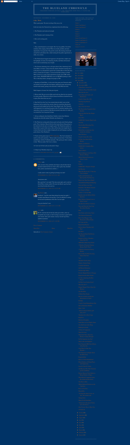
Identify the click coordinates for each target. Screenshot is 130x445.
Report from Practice (84, 224)
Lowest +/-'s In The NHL (85, 192)
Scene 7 (77, 31)
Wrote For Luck (83, 332)
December (81, 83)
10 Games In (82, 409)
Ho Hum (81, 301)
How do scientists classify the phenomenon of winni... (86, 297)
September (82, 415)
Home (53, 228)
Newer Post (36, 228)
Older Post (70, 228)
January (81, 435)
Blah (80, 210)
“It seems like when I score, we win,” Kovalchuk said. (86, 394)
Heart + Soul (82, 308)
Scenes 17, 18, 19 (79, 47)
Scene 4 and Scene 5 (80, 27)
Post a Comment (38, 225)
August (81, 417)
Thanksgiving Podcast (84, 101)
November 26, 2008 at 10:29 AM (49, 188)
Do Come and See (83, 222)
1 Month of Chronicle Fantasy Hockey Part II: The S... (86, 246)
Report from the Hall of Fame (86, 275)
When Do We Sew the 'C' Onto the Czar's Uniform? (87, 172)
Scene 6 (77, 29)
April (80, 427)
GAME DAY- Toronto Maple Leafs (87, 120)
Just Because (82, 169)
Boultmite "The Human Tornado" (87, 187)
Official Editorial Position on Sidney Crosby (86, 158)
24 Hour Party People (84, 294)
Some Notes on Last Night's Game (87, 322)
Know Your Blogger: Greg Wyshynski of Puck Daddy (86, 219)
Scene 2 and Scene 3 (80, 25)
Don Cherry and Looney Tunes (86, 213)
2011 (78, 73)
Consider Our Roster (84, 265)
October (81, 413)
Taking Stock (82, 398)
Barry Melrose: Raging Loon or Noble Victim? (87, 200)
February (81, 432)
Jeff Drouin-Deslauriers (84, 268)
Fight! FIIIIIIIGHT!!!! (84, 127)
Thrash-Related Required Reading (87, 182)
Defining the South (83, 327)
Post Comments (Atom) (47, 232)
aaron (39, 210)
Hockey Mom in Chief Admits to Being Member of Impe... (87, 374)
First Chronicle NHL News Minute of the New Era (87, 345)
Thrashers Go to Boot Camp (86, 315)
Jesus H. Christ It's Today (85, 366)
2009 (78, 78)
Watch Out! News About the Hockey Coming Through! (86, 335)
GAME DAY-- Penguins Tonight (87, 166)
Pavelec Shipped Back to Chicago (87, 273)
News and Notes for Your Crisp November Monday (86, 207)
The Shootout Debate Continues (87, 203)
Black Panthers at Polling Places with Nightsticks (87, 363)
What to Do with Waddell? (85, 341)
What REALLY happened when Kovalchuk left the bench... (87, 378)
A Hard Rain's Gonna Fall (85, 87)
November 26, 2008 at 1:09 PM (48, 221)
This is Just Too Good (84, 106)
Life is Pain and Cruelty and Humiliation (86, 96)
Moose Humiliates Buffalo (85, 305)
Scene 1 (77, 23)
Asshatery (81, 104)
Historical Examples (84, 320)
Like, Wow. (81, 117)
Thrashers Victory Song (85, 260)
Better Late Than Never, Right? (87, 180)
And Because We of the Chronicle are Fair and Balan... (87, 369)
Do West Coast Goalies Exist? (86, 282)
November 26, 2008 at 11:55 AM (49, 206)
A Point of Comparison (84, 330)
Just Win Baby (82, 291)
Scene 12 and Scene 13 (81, 40)
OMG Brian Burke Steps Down (86, 242)
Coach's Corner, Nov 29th (85, 99)
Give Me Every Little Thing (86, 325)
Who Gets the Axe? (83, 92)
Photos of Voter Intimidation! (86, 359)
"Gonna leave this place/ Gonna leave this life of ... (87, 404)
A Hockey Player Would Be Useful (87, 90)
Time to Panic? (82, 150)
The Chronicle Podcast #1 (85, 215)
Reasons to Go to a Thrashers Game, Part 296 (86, 239)
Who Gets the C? (83, 284)
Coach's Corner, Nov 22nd (85, 137)
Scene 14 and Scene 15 (81, 42)
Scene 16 (77, 44)
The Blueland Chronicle (65, 8)
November (82, 85)
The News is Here (83, 382)
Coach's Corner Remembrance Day (87, 303)
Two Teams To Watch (84, 190)
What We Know (83, 134)
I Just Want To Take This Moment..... (85, 349)
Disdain (81, 164)
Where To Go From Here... (85, 400)
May (80, 425)
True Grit (81, 122)
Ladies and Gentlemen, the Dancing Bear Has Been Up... (87, 176)
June (80, 422)
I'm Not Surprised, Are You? (86, 339)
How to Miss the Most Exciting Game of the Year (87, 254)
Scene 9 (77, 36)
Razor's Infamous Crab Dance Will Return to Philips (87, 154)
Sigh (80, 161)
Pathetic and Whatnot (84, 143)
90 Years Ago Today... (84, 270)
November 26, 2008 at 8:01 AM (49, 175)
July (80, 420)
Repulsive (81, 317)
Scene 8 (77, 34)
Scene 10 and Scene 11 (81, 38)
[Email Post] (60, 152)
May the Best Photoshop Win (86, 125)
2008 (78, 80)
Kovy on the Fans (83, 388)
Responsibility (82, 357)
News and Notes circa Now (85, 185)
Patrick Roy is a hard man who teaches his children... (86, 131)
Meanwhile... (82, 391)
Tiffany (40, 162)
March (81, 430)
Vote (80, 258)
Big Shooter (41, 193)
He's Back (81, 231)
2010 (78, 75)
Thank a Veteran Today (84, 263)
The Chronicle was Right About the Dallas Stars (87, 353)
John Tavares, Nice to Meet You (87, 407)
